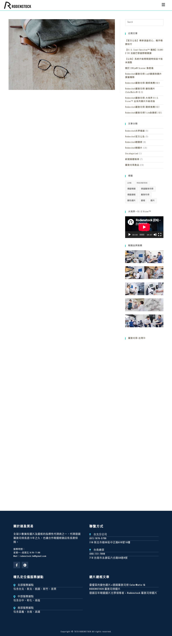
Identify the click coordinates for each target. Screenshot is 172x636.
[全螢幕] (159, 234)
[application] (144, 227)
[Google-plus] (25, 565)
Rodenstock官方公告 (135, 137)
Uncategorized (131, 154)
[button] (163, 5)
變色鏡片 (131, 201)
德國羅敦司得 (147, 189)
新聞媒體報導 (132, 159)
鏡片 (152, 201)
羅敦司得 (145, 195)
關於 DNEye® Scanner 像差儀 (139, 68)
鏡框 (143, 201)
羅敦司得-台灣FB (136, 338)
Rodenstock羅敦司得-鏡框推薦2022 (142, 107)
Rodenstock (142, 183)
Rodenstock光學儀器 (135, 131)
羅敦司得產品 (132, 165)
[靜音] (155, 234)
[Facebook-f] (16, 565)
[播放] (129, 234)
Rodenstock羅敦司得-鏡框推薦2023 (142, 83)
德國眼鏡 (131, 189)
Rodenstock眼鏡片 (133, 148)
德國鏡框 (131, 195)
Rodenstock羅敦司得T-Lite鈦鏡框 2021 (143, 113)
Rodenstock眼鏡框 (133, 142)
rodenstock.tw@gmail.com (33, 556)
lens (129, 183)
